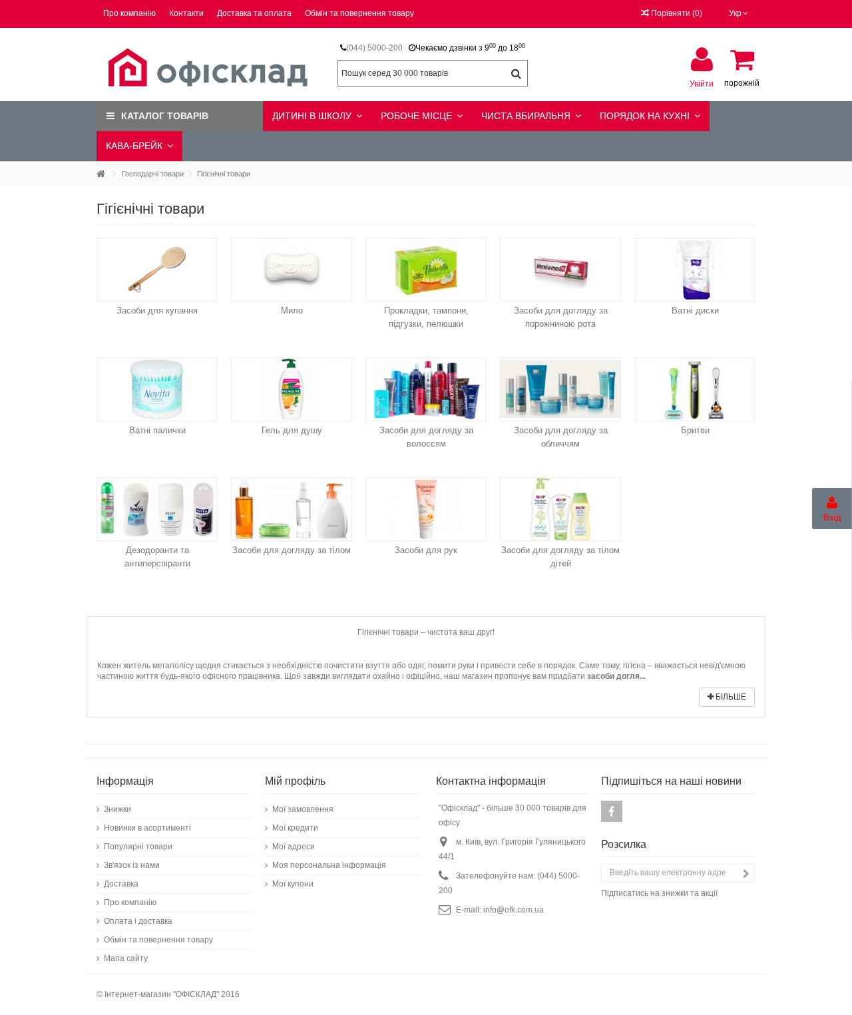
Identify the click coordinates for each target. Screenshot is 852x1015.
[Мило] (291, 270)
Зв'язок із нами (132, 865)
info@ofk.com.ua (513, 909)
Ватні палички (157, 430)
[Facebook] (611, 811)
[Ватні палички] (157, 389)
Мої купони (293, 884)
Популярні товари (138, 846)
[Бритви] (694, 389)
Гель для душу (292, 430)
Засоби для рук (426, 550)
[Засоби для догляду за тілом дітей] (560, 509)
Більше (730, 697)
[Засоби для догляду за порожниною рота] (560, 270)
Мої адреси (293, 846)
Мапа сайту (126, 958)
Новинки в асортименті (147, 828)
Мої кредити (295, 828)
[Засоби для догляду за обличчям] (560, 389)
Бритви (695, 430)
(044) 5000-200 (374, 48)
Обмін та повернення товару (359, 13)
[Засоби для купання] (157, 270)
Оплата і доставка (138, 921)
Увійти (702, 83)
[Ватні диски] (694, 270)
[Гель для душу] (291, 389)
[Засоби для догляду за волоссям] (426, 389)
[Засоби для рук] (426, 509)
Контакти (186, 13)
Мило (292, 310)
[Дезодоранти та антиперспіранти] (157, 509)
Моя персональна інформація (329, 865)
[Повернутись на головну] (101, 174)
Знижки (117, 809)
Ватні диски (695, 310)
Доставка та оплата (254, 13)
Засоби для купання (157, 310)
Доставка (121, 884)
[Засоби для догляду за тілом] (291, 509)
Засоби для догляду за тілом (291, 550)
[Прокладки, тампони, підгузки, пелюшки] (426, 270)
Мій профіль (295, 781)
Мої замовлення (302, 809)
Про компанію (129, 13)
